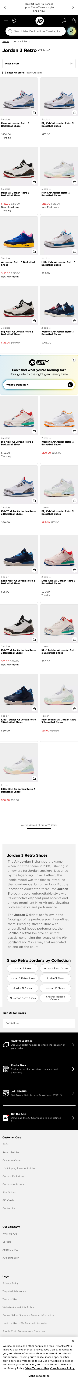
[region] (39, 1360)
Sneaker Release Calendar (55, 998)
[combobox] (33, 31)
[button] (71, 31)
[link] (39, 21)
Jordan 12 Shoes (22, 988)
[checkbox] (3, 72)
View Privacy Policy (62, 1368)
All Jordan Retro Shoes (22, 998)
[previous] (4, 7)
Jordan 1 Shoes (22, 968)
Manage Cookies (39, 1375)
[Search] (10, 31)
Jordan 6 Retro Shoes (22, 978)
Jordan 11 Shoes (55, 978)
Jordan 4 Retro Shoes (55, 968)
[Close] (73, 1341)
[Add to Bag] (34, 112)
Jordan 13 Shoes (55, 988)
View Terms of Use (37, 1368)
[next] (73, 7)
